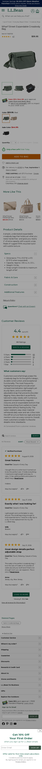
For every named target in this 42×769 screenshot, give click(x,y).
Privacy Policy (21, 762)
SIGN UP (35, 748)
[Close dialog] (39, 730)
